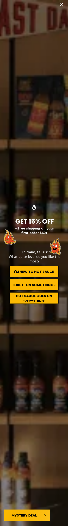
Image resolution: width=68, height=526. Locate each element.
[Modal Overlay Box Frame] (34, 263)
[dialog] (34, 263)
